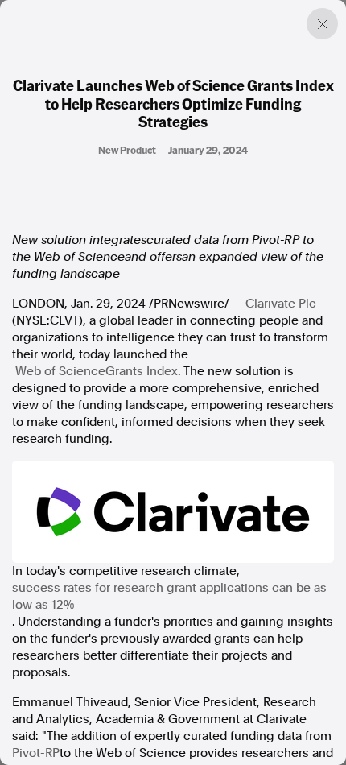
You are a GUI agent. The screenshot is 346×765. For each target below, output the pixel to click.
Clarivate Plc (280, 303)
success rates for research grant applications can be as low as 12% (169, 596)
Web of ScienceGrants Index (96, 371)
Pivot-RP (36, 753)
